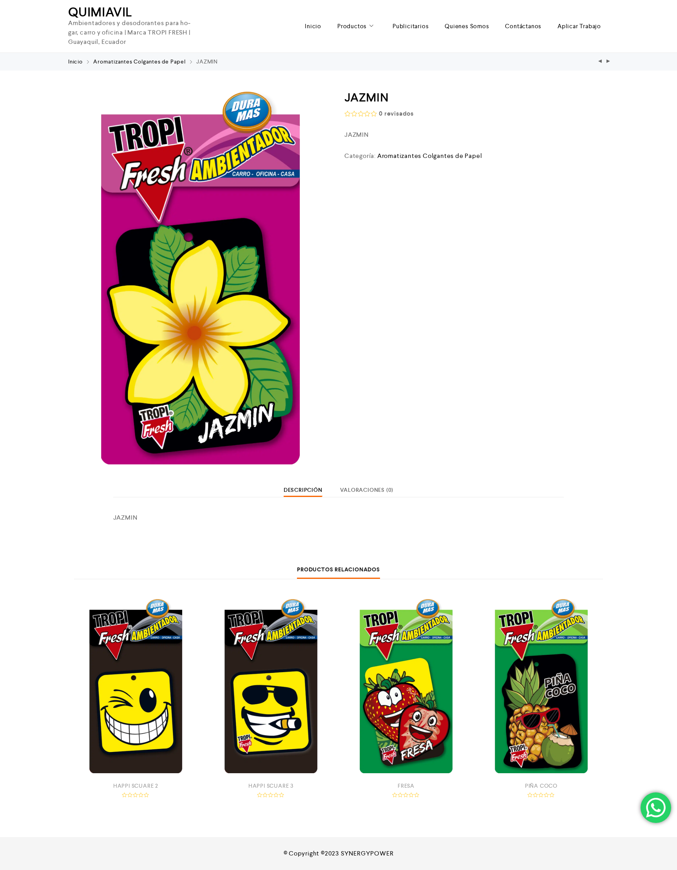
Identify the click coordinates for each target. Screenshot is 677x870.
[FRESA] (406, 685)
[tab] (303, 490)
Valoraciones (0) (366, 489)
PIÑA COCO (541, 785)
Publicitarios (411, 26)
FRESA (406, 785)
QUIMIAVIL (100, 12)
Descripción (303, 489)
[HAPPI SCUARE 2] (135, 685)
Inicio (313, 26)
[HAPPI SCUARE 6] (600, 62)
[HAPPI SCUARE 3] (271, 685)
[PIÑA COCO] (541, 685)
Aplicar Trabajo (579, 26)
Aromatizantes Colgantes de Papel (139, 61)
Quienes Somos (467, 26)
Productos (352, 26)
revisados (396, 113)
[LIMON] (608, 62)
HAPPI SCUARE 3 (270, 785)
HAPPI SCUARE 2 (135, 785)
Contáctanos (523, 26)
